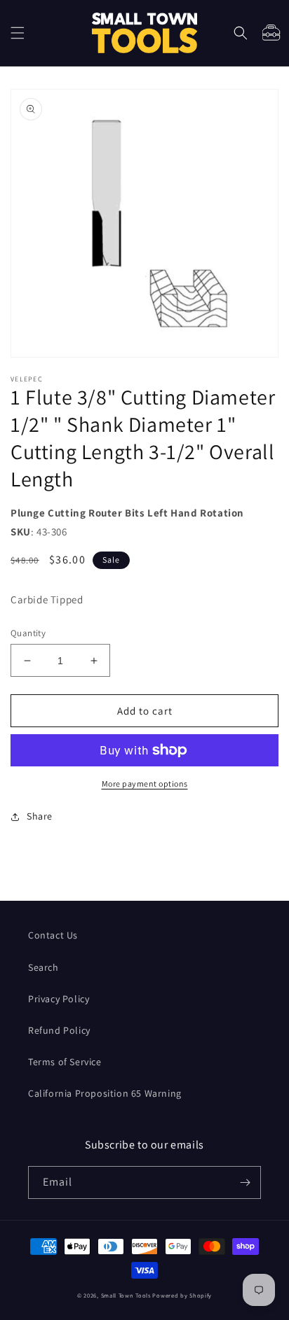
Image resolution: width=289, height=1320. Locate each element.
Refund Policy (59, 1030)
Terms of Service (65, 1061)
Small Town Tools (126, 1295)
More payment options (145, 783)
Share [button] (40, 816)
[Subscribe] (244, 1182)
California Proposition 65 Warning (105, 1093)
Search (43, 967)
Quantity (28, 633)
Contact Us (53, 935)
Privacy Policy (58, 998)
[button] (17, 32)
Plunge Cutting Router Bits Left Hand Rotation (127, 512)
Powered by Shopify (182, 1295)
